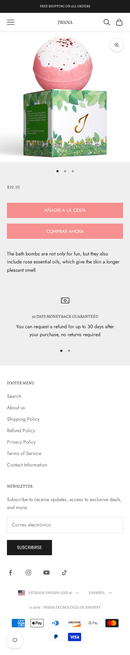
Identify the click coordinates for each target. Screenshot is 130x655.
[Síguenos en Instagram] (28, 572)
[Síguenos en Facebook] (10, 572)
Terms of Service (24, 453)
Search (14, 396)
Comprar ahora (65, 231)
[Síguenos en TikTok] (64, 572)
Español (97, 592)
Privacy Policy (21, 441)
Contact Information (27, 464)
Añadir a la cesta (65, 210)
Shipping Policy (23, 419)
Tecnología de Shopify (78, 607)
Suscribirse (29, 547)
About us (16, 407)
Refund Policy (21, 430)
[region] (65, 317)
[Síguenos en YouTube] (46, 572)
